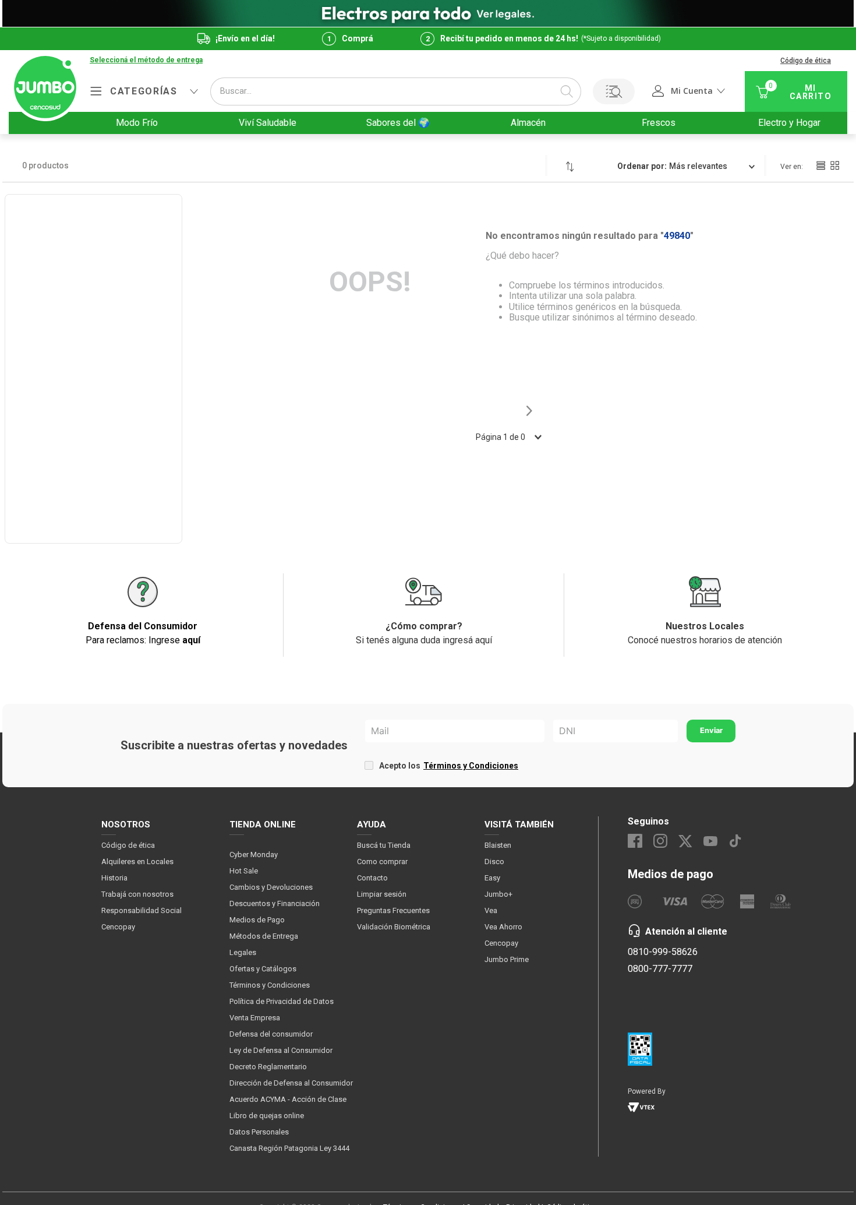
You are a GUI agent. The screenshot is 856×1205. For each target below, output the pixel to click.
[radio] (820, 165)
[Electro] (428, 13)
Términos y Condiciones (470, 765)
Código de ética (805, 61)
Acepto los (448, 765)
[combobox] (395, 91)
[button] (146, 61)
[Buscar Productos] (566, 91)
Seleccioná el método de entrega (146, 60)
